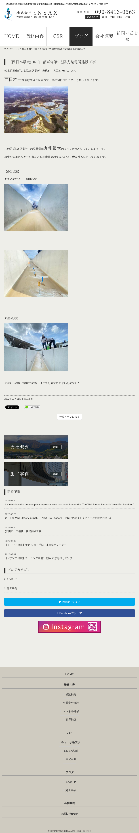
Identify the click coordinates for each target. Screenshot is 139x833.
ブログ (16, 48)
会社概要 (69, 803)
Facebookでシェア (70, 613)
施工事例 (26, 48)
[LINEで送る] (32, 407)
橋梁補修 (71, 694)
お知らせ (12, 578)
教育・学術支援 (70, 742)
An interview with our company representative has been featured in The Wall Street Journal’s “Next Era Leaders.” (69, 502)
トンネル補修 (71, 711)
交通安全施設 (71, 702)
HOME (7, 48)
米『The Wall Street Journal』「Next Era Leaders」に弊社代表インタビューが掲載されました (59, 516)
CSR (69, 732)
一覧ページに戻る (69, 416)
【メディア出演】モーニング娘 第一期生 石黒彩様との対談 (38, 556)
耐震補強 (71, 719)
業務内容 (69, 684)
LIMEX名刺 (71, 750)
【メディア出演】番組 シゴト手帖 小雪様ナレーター (35, 543)
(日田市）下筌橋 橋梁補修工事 (23, 529)
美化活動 (71, 759)
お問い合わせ (69, 813)
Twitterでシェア (71, 601)
